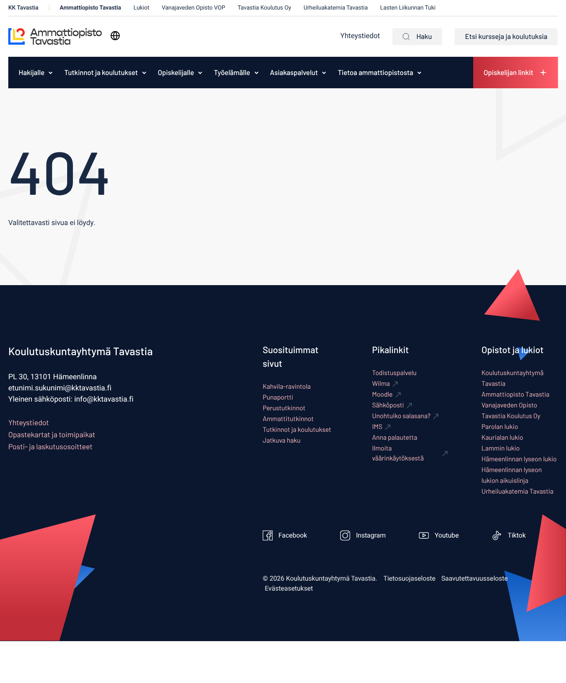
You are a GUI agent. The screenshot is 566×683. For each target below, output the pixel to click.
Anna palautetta (394, 437)
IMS (377, 427)
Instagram (371, 535)
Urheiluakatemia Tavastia (336, 7)
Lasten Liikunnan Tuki (408, 7)
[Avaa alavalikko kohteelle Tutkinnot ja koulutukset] (144, 72)
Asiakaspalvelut (294, 72)
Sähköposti (388, 405)
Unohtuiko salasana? (401, 416)
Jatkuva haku (281, 440)
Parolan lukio (499, 427)
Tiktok (517, 535)
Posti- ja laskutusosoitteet (50, 446)
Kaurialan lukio (502, 437)
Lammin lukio (500, 448)
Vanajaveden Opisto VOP (193, 7)
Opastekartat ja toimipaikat (51, 434)
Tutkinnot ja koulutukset (101, 72)
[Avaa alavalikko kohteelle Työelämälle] (256, 72)
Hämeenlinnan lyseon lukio (519, 459)
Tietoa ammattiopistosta (375, 72)
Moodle (382, 394)
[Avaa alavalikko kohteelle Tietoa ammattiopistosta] (419, 72)
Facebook (292, 535)
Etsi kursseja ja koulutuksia (506, 36)
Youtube (447, 535)
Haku (424, 36)
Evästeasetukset (289, 588)
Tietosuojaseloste (409, 579)
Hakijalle (31, 72)
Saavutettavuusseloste (474, 579)
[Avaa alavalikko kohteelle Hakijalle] (50, 72)
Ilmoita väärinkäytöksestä (398, 453)
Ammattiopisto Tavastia (90, 7)
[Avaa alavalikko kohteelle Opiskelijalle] (200, 72)
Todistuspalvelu (394, 373)
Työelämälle (232, 72)
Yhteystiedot (360, 36)
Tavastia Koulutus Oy (264, 7)
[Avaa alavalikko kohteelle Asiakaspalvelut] (324, 72)
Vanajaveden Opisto (509, 405)
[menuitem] (29, 72)
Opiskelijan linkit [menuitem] (508, 72)
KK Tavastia (23, 7)
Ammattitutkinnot (288, 419)
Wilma (381, 384)
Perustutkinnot (284, 408)
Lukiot (141, 7)
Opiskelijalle (176, 72)
